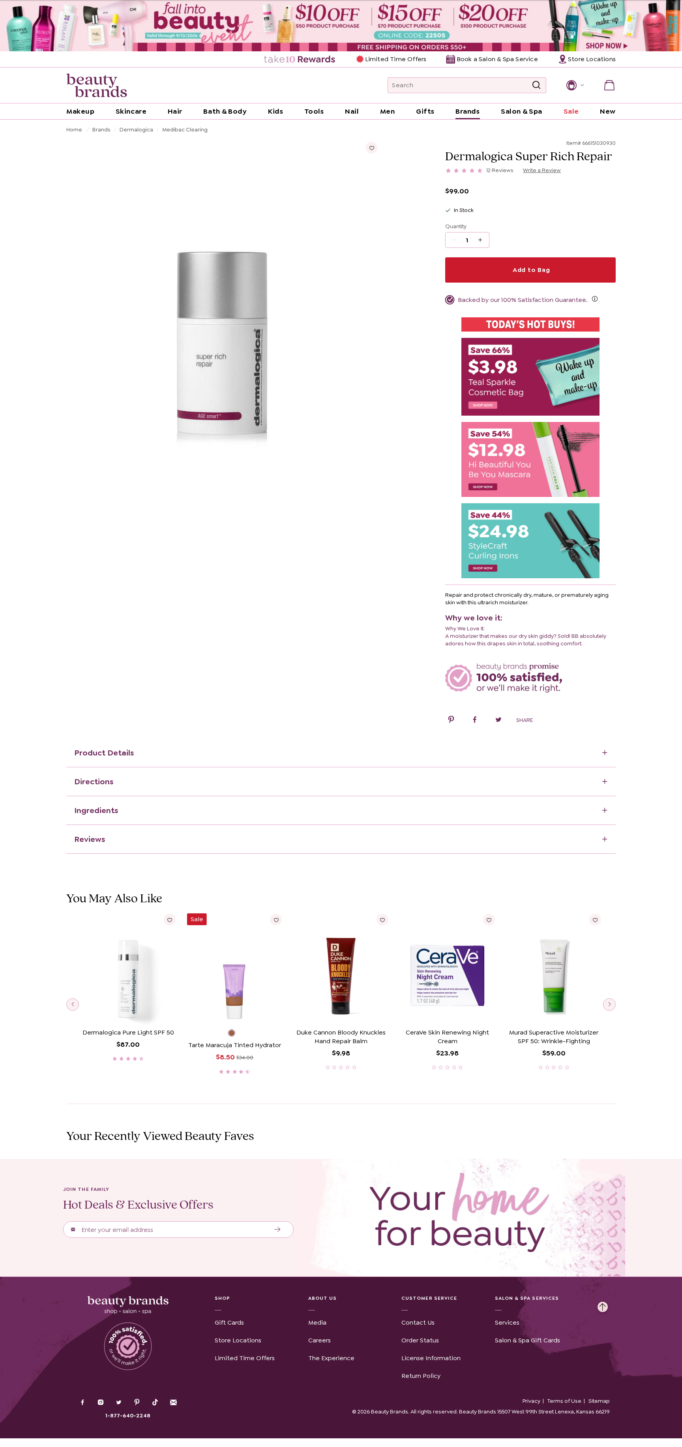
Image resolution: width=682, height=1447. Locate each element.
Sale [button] (571, 111)
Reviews (89, 839)
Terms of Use (564, 1400)
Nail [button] (352, 111)
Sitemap (599, 1400)
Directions (93, 781)
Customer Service (429, 1298)
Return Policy (420, 1376)
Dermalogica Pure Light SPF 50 (128, 1032)
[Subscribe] (277, 1229)
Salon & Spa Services (527, 1298)
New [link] (608, 111)
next (609, 1004)
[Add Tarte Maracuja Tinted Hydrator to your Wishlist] (276, 920)
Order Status (420, 1340)
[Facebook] (82, 1403)
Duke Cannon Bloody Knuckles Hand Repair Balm (341, 1036)
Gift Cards (229, 1322)
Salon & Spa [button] (521, 111)
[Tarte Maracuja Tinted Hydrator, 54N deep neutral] (234, 1034)
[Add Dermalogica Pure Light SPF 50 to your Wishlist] (170, 920)
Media (317, 1322)
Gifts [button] (425, 111)
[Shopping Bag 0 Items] (609, 85)
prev (72, 1004)
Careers (319, 1340)
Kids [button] (275, 111)
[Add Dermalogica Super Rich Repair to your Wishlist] (371, 148)
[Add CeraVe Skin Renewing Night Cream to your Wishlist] (489, 920)
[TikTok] (155, 1402)
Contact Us (418, 1322)
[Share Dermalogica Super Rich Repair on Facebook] (475, 721)
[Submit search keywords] (536, 85)
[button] (574, 85)
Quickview (128, 1013)
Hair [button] (175, 111)
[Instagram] (101, 1403)
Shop (222, 1298)
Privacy (531, 1400)
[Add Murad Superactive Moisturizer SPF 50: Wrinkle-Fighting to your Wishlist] (595, 920)
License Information (431, 1358)
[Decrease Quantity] (483, 239)
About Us (322, 1298)
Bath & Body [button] (225, 111)
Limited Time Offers (395, 59)
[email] (173, 1402)
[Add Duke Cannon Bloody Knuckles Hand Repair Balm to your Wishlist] (382, 920)
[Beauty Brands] (96, 85)
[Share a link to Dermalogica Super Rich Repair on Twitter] (498, 721)
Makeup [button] (80, 111)
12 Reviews (499, 170)
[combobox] (467, 85)
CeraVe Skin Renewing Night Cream (447, 1036)
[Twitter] (119, 1403)
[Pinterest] (137, 1403)
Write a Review (542, 170)
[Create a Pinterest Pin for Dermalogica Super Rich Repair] (451, 721)
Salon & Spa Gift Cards (527, 1340)
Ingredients (96, 810)
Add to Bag (530, 270)
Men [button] (387, 111)
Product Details (104, 753)
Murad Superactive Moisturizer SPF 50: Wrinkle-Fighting (553, 1036)
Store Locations (238, 1340)
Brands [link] (467, 111)
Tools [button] (314, 111)
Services (507, 1322)
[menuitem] (300, 59)
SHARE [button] (524, 720)
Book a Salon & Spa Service (497, 59)
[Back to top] (603, 1305)
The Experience (331, 1358)
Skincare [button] (131, 111)
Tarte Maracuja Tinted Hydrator (234, 1045)
